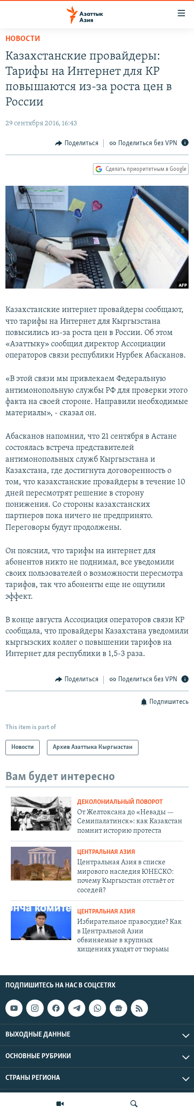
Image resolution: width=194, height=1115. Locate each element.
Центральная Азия (106, 852)
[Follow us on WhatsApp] (97, 1008)
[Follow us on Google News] (118, 1008)
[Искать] (134, 1103)
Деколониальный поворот (120, 802)
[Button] (76, 143)
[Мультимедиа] (60, 1103)
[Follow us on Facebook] (56, 1008)
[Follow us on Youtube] (14, 1008)
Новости (22, 39)
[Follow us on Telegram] (76, 1008)
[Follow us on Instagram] (34, 1008)
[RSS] (139, 1008)
